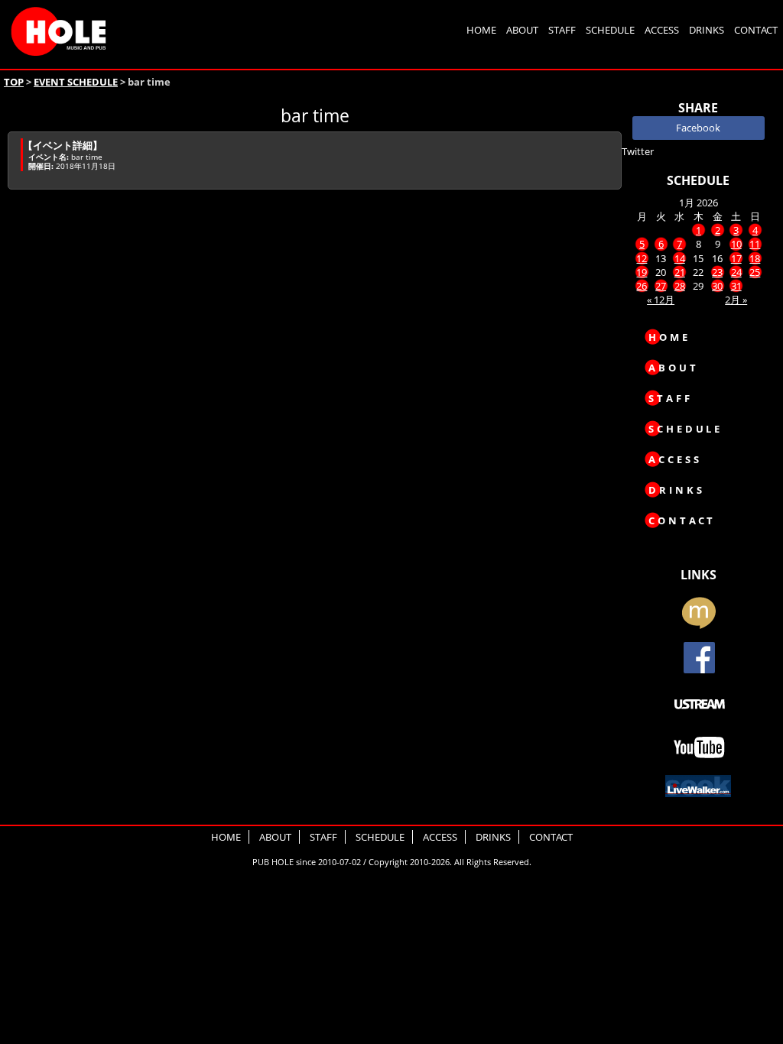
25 (754, 272)
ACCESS (662, 30)
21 (679, 272)
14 (679, 258)
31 (736, 286)
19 (641, 272)
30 (717, 286)
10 (736, 244)
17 (736, 258)
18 (754, 258)
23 (717, 272)
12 (641, 258)
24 (736, 272)
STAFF (562, 30)
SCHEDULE (610, 30)
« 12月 (660, 299)
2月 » (736, 299)
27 (660, 286)
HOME (481, 30)
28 (679, 286)
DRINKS (706, 30)
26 (641, 286)
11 (754, 244)
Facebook (698, 128)
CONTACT (756, 30)
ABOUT (522, 30)
